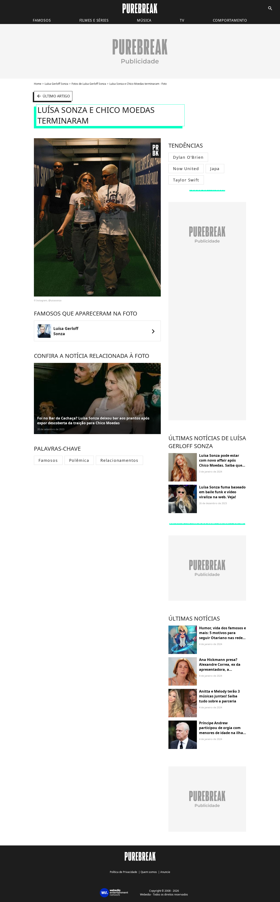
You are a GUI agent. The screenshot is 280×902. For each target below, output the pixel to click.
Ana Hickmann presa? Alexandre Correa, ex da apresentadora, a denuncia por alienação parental (219, 669)
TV (182, 20)
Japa (215, 168)
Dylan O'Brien (188, 157)
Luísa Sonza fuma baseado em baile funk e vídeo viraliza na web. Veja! (222, 492)
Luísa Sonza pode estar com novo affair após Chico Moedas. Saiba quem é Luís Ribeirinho (222, 463)
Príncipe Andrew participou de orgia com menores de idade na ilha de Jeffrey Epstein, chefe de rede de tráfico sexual (222, 733)
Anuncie (165, 872)
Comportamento (230, 20)
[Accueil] (140, 8)
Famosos (42, 20)
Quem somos (149, 872)
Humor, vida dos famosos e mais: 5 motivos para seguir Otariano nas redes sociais (222, 635)
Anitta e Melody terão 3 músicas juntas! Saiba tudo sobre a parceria (219, 696)
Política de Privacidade (123, 872)
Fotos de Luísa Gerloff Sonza (89, 84)
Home (37, 84)
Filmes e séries (94, 20)
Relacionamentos (119, 460)
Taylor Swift (186, 180)
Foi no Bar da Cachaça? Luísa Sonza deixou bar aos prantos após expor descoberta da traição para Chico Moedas (93, 420)
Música (144, 20)
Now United (186, 168)
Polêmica (79, 460)
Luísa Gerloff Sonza (56, 84)
